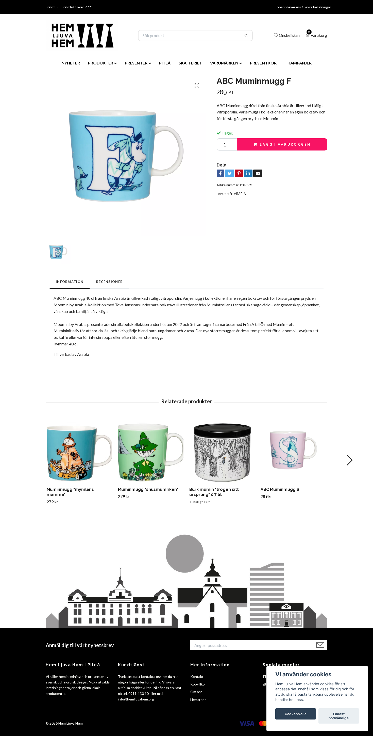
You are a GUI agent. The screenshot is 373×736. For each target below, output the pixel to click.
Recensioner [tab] (109, 282)
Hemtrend (198, 699)
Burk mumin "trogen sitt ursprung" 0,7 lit (214, 492)
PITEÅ (165, 62)
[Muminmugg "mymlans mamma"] (79, 450)
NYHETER (70, 62)
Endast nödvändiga (339, 716)
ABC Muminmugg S (280, 489)
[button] (349, 460)
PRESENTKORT (264, 62)
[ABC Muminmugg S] (293, 450)
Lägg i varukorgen (285, 144)
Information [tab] (69, 282)
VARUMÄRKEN (224, 62)
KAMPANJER (299, 62)
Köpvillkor (198, 684)
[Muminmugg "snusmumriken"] (150, 450)
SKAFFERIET (190, 62)
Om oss (196, 692)
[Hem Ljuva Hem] (82, 35)
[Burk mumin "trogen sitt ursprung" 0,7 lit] (222, 450)
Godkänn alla (296, 714)
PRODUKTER (100, 62)
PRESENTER (136, 62)
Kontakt (197, 676)
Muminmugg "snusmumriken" (148, 489)
